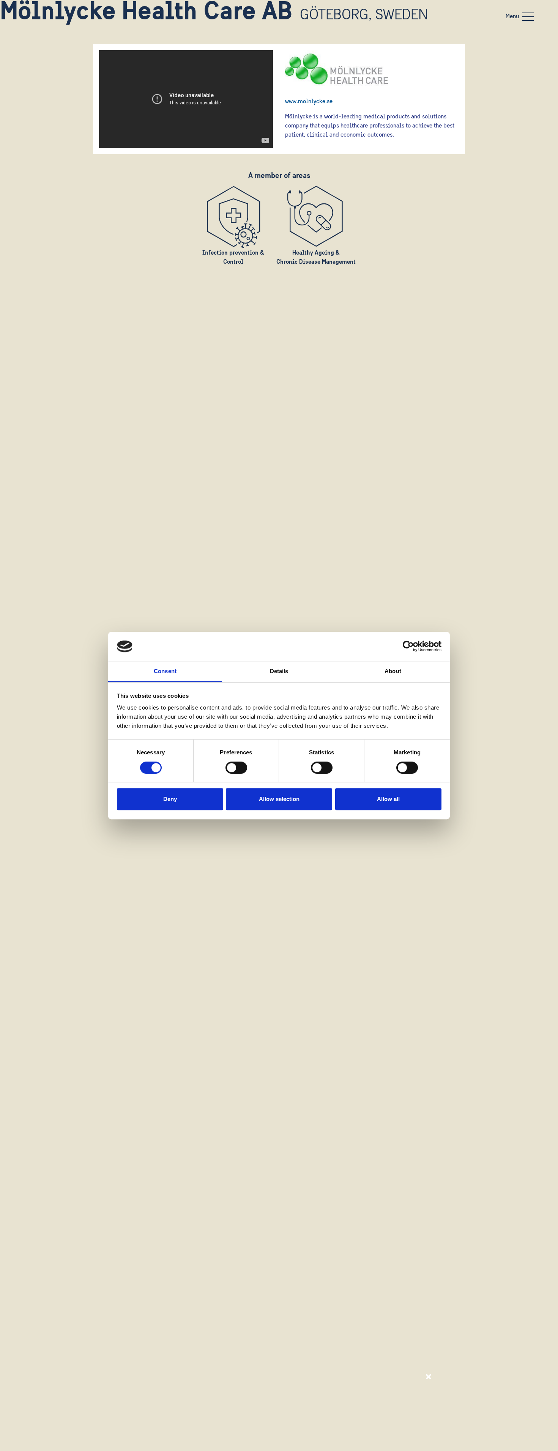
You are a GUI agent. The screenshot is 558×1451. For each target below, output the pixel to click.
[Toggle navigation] (528, 17)
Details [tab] (279, 671)
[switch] (236, 768)
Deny (170, 799)
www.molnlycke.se (309, 102)
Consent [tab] (165, 671)
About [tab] (393, 671)
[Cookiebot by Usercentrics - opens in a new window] (408, 646)
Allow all (388, 799)
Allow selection (279, 799)
